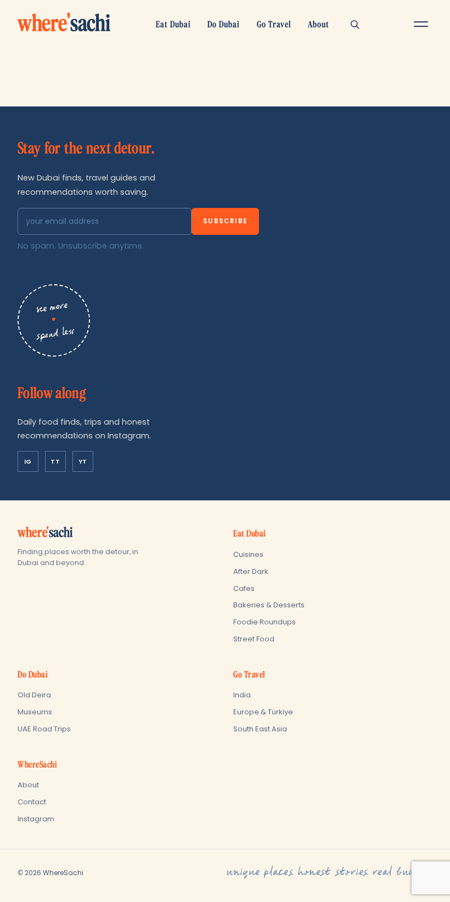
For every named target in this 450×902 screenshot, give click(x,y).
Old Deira (34, 695)
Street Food (253, 639)
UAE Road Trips (44, 729)
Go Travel (274, 24)
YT (82, 461)
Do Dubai (223, 24)
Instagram (36, 819)
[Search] (355, 24)
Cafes (244, 588)
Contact (32, 802)
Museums (35, 712)
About (318, 24)
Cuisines (248, 554)
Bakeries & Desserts (269, 605)
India (242, 695)
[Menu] (420, 24)
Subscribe (225, 221)
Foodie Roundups (264, 622)
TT (55, 461)
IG (28, 461)
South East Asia (260, 729)
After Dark (250, 571)
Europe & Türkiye (263, 712)
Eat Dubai (173, 24)
